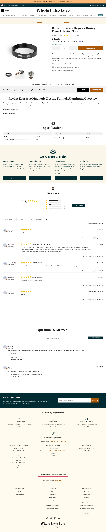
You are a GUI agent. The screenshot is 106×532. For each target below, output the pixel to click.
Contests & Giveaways (53, 508)
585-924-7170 (55, 441)
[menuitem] (19, 492)
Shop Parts (34, 178)
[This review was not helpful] (100, 238)
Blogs (53, 500)
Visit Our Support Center (11, 178)
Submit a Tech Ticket (60, 451)
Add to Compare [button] (56, 44)
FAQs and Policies (87, 502)
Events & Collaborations (86, 500)
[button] (55, 200)
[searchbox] (9, 219)
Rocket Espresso (58, 35)
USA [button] (4, 5)
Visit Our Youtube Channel (63, 178)
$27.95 (83, 90)
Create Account (19, 494)
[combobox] (14, 10)
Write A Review (78, 205)
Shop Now (39, 22)
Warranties (53, 494)
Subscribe (86, 513)
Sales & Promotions (53, 492)
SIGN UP (95, 400)
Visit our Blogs (86, 178)
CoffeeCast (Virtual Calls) (87, 508)
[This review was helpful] (97, 238)
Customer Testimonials (86, 505)
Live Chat (63, 441)
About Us (86, 492)
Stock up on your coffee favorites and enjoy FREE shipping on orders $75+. (53, 1)
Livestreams (86, 511)
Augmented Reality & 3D (53, 505)
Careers (86, 497)
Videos (53, 502)
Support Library (49, 451)
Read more (58, 251)
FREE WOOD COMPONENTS (66, 20)
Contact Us (86, 494)
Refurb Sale (39, 20)
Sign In (19, 492)
